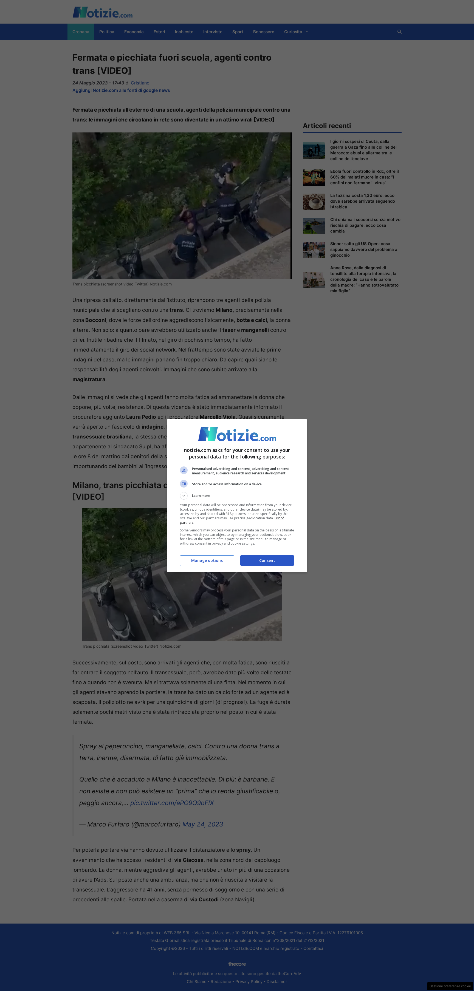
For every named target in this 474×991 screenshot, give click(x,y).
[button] (237, 496)
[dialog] (237, 495)
